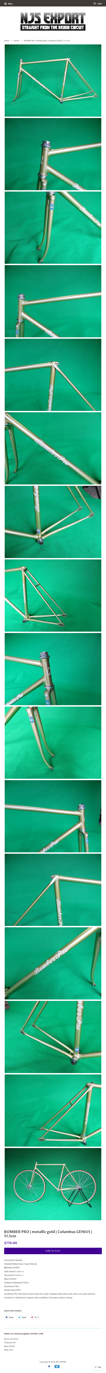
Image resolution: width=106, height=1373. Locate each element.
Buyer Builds (9, 1346)
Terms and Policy (11, 1339)
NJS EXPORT (61, 1362)
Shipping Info (10, 1342)
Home (6, 41)
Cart (99, 3)
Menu (10, 3)
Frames (16, 41)
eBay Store (8, 1350)
